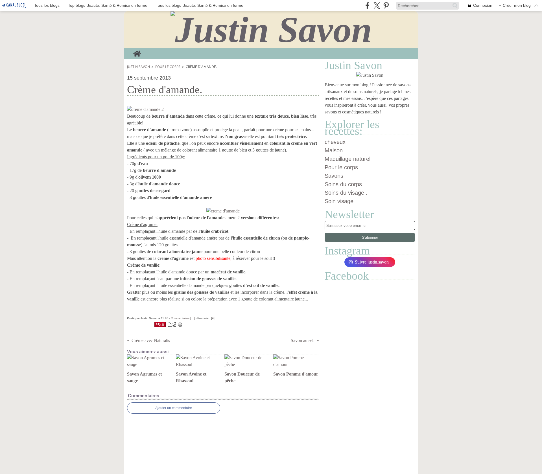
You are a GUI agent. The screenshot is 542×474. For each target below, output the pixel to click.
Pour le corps (167, 66)
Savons (334, 176)
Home (137, 52)
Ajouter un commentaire (173, 408)
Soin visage (339, 201)
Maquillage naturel (347, 159)
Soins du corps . (345, 184)
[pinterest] (386, 5)
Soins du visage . (346, 193)
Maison (334, 150)
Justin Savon (138, 66)
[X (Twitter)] (376, 5)
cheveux (335, 142)
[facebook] (367, 5)
